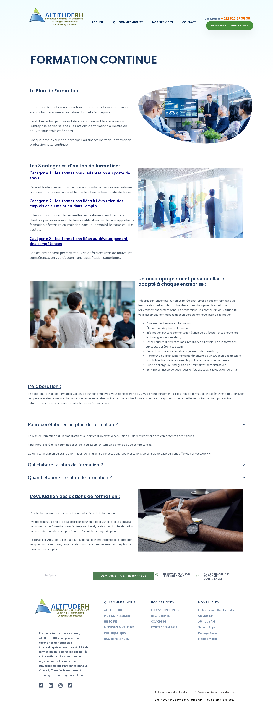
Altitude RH (206, 621)
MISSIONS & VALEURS (119, 627)
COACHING (158, 621)
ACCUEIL (98, 22)
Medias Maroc (207, 639)
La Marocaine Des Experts (216, 610)
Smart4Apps (207, 627)
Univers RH (205, 616)
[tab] (136, 425)
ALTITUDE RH (113, 610)
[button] (136, 425)
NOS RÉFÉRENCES (116, 639)
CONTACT (189, 22)
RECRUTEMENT (161, 616)
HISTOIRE (110, 621)
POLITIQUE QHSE (116, 633)
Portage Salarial (210, 633)
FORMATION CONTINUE (167, 610)
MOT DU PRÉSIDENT (118, 616)
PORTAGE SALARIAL (165, 627)
